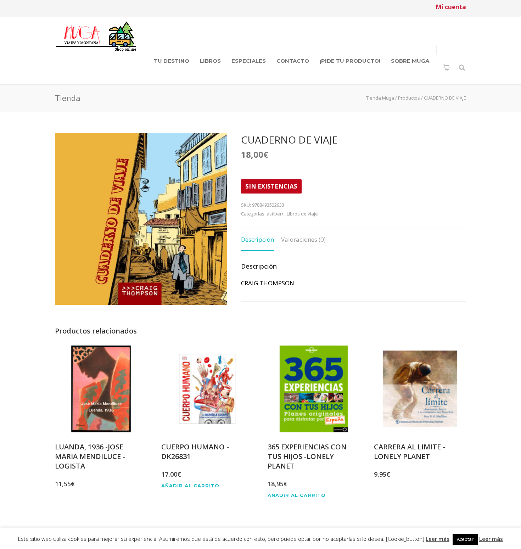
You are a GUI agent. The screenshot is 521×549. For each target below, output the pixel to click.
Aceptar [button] (465, 539)
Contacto (292, 60)
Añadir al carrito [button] (190, 485)
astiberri (276, 214)
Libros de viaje (302, 214)
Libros (210, 60)
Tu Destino (171, 60)
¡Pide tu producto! (350, 60)
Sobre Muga (410, 60)
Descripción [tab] (257, 239)
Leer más (437, 538)
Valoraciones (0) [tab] (303, 239)
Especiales (248, 60)
